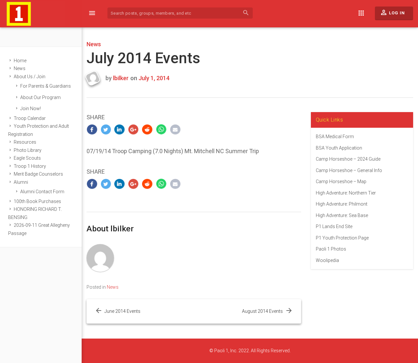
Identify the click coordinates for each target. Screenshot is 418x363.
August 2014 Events (262, 311)
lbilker (121, 78)
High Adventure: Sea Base (342, 215)
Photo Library (27, 150)
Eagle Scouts (27, 158)
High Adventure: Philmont (341, 204)
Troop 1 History (30, 166)
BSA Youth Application (339, 148)
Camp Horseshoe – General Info (349, 170)
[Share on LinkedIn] (119, 129)
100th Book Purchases (37, 201)
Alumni (21, 182)
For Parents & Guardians (45, 86)
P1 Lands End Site (334, 226)
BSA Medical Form (335, 136)
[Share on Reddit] (147, 129)
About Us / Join (29, 76)
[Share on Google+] (133, 129)
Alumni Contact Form (42, 191)
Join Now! (30, 108)
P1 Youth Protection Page (342, 237)
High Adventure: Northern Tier (346, 193)
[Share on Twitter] (106, 129)
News (19, 68)
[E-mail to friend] (175, 129)
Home (20, 60)
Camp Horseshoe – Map (341, 181)
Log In (392, 12)
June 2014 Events (122, 311)
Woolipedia (327, 260)
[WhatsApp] (161, 129)
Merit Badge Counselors (38, 174)
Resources (25, 142)
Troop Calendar (30, 118)
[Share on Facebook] (92, 129)
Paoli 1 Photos (331, 249)
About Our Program (40, 97)
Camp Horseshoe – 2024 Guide (348, 159)
